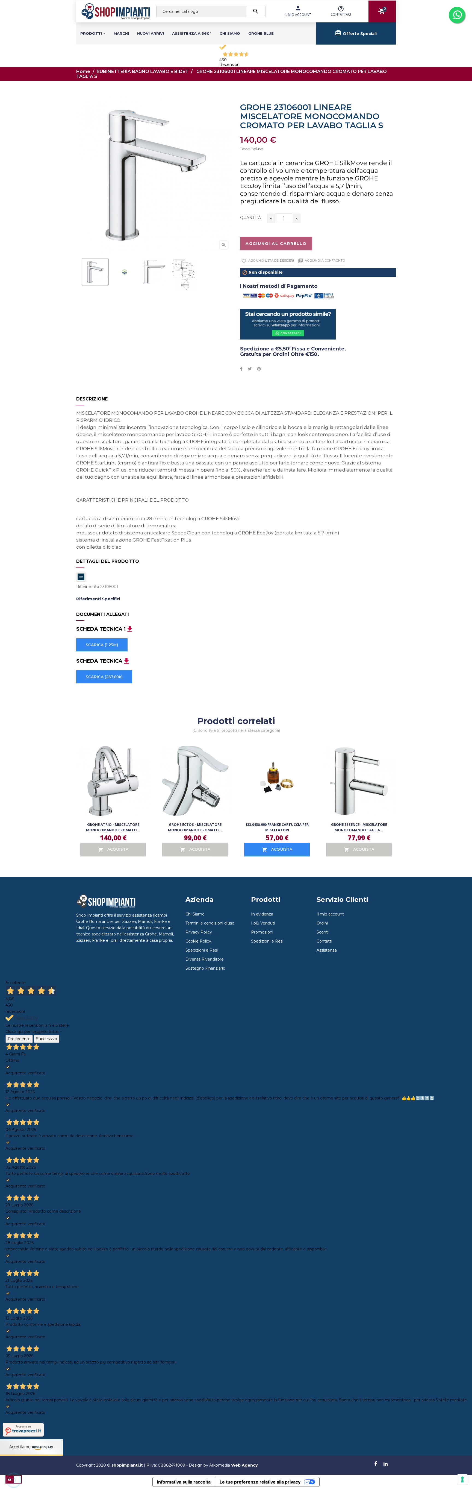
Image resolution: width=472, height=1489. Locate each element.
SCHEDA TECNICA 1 (101, 629)
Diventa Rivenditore (204, 959)
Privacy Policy (198, 932)
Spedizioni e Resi (201, 950)
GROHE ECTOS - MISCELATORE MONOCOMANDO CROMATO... (195, 827)
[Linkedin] (386, 1464)
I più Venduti (263, 923)
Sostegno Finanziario (205, 968)
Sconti (323, 932)
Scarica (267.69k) (104, 676)
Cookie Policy (198, 941)
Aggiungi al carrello (276, 243)
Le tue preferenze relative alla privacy (260, 1482)
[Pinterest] (259, 369)
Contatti (324, 941)
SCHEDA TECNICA (99, 661)
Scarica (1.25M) (102, 644)
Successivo (46, 1038)
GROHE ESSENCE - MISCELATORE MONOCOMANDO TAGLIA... (359, 827)
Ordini (322, 923)
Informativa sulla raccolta (184, 1482)
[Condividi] (241, 369)
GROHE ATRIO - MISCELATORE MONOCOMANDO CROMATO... (113, 827)
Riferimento (87, 586)
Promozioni (262, 932)
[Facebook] (375, 1464)
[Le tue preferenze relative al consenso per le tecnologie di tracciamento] (462, 1479)
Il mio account (330, 914)
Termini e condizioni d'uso (209, 923)
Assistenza (327, 950)
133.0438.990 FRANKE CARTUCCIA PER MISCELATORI (277, 827)
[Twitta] (250, 369)
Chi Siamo (195, 914)
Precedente (19, 1038)
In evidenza (262, 914)
